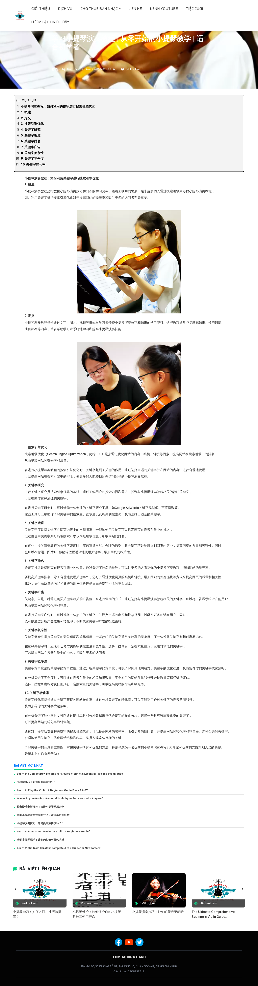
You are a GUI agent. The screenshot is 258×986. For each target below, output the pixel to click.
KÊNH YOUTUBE (164, 8)
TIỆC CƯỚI (194, 8)
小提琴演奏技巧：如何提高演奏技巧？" (39, 823)
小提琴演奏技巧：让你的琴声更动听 (158, 912)
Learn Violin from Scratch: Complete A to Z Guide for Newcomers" (59, 848)
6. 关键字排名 (31, 141)
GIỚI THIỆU (40, 8)
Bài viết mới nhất (28, 766)
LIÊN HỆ (135, 8)
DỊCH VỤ (65, 8)
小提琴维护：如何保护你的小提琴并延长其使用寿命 (98, 914)
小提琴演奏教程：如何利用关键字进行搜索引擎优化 (58, 106)
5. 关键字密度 (31, 135)
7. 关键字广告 (31, 147)
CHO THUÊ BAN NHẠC (99, 8)
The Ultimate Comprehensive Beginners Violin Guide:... (213, 914)
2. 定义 (26, 118)
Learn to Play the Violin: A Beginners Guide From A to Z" (52, 790)
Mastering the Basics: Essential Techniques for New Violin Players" (60, 798)
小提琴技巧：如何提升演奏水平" (36, 781)
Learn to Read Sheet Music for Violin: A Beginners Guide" (53, 831)
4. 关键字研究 (31, 129)
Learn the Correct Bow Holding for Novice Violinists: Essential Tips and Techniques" (70, 773)
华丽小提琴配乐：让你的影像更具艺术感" (41, 839)
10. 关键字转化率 (33, 164)
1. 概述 (26, 112)
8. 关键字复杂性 (32, 153)
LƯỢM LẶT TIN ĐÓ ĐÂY (50, 22)
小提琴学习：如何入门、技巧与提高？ (37, 914)
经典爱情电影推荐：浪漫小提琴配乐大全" (41, 806)
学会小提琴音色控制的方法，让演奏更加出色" (43, 814)
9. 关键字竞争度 (32, 158)
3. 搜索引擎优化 (32, 124)
